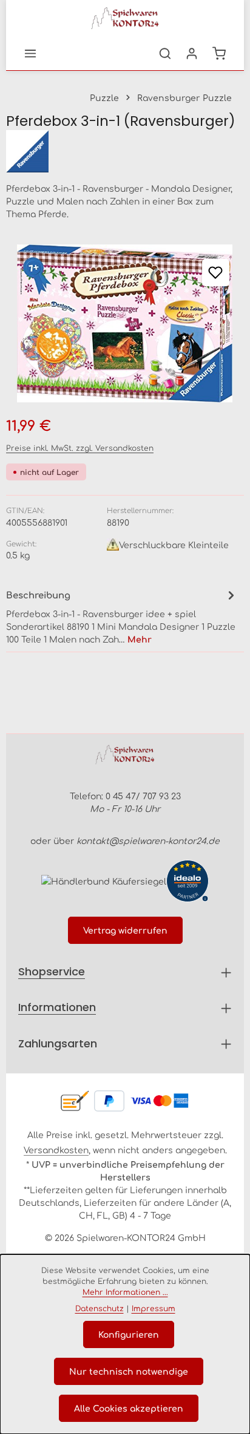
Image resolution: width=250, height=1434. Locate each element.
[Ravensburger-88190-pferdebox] (125, 323)
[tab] (122, 616)
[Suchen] (165, 53)
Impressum (153, 1308)
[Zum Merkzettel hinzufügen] (215, 272)
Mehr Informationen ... (125, 1292)
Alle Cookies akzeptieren (128, 1408)
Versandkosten (56, 1149)
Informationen (57, 1007)
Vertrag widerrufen (125, 930)
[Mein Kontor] (192, 53)
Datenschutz (99, 1308)
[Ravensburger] (125, 151)
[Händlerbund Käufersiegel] (103, 881)
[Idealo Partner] (187, 881)
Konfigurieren (128, 1334)
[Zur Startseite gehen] (125, 18)
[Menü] (30, 53)
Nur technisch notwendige (128, 1371)
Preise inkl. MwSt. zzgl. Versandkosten (80, 448)
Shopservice (51, 971)
